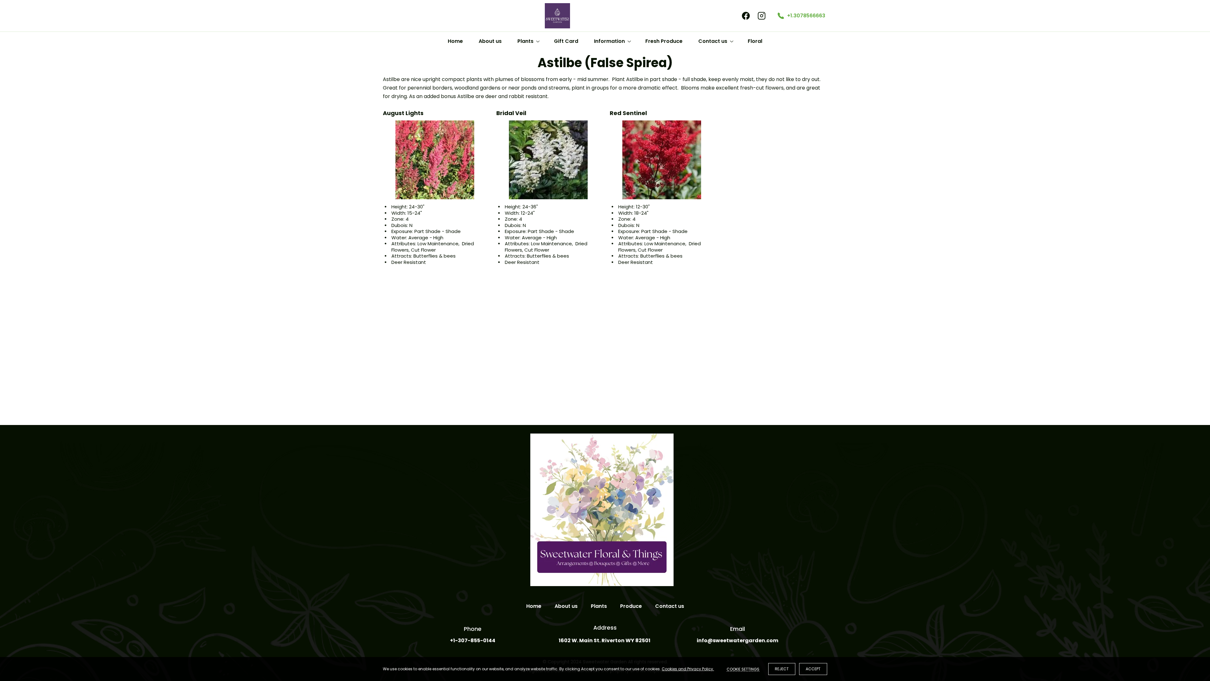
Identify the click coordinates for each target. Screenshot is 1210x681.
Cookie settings (743, 669)
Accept (813, 669)
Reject (782, 669)
